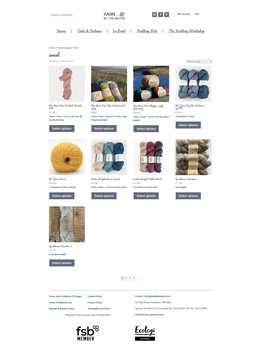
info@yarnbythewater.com (157, 296)
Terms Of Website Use (60, 302)
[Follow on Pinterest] (166, 14)
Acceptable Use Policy (99, 308)
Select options (61, 128)
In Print (119, 31)
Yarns (61, 31)
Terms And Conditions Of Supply (65, 296)
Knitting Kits (147, 31)
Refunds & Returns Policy (62, 308)
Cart (197, 14)
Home (52, 48)
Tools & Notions (89, 31)
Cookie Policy (95, 296)
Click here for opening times (149, 314)
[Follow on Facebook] (160, 14)
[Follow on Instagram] (154, 14)
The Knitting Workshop (187, 31)
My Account (184, 14)
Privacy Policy (95, 302)
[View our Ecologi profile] (145, 338)
